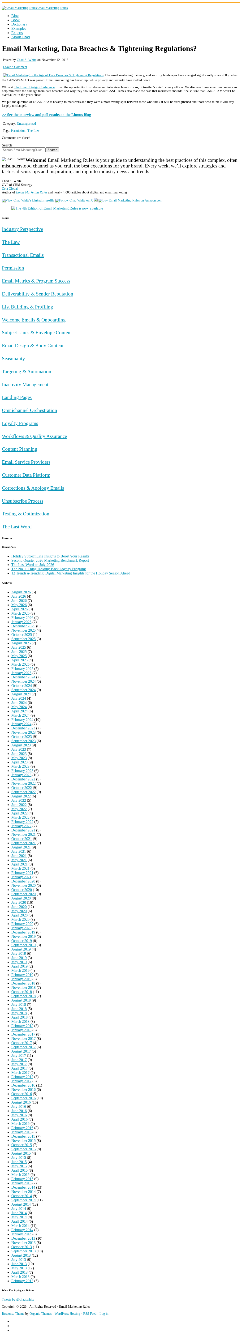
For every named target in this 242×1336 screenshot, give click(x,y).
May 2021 (19, 860)
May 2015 (19, 1166)
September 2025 (23, 639)
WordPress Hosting (67, 1313)
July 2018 (18, 1004)
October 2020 (21, 890)
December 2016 (23, 1085)
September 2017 (23, 1047)
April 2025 (19, 660)
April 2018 (19, 1017)
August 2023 (21, 745)
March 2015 (20, 1175)
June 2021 (19, 856)
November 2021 (23, 834)
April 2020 (19, 915)
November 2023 (23, 732)
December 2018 (23, 983)
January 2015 (21, 1183)
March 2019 (20, 970)
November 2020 (23, 885)
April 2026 (19, 609)
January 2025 (21, 673)
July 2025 (18, 647)
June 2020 (19, 907)
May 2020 (19, 911)
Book (15, 20)
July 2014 (18, 1209)
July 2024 (18, 698)
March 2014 (20, 1226)
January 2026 (21, 622)
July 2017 (18, 1055)
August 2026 (21, 592)
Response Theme (13, 1313)
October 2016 (21, 1094)
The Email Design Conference (34, 87)
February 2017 (22, 1077)
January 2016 (21, 1132)
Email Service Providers (26, 462)
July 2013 (18, 1260)
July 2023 (18, 749)
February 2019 (22, 975)
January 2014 (21, 1234)
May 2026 (19, 605)
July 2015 (18, 1158)
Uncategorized (26, 123)
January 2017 (21, 1081)
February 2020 (22, 924)
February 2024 (22, 720)
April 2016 (19, 1119)
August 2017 (21, 1051)
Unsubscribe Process (22, 501)
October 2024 (21, 686)
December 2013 (23, 1238)
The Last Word (17, 526)
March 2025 (20, 664)
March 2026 (20, 613)
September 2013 (23, 1251)
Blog (15, 16)
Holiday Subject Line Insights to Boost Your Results (50, 556)
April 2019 (19, 966)
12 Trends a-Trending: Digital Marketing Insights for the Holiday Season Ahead (70, 573)
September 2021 (23, 843)
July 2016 (18, 1107)
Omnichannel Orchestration (29, 410)
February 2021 (22, 873)
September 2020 (23, 894)
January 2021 (21, 877)
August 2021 (21, 847)
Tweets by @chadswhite (18, 1299)
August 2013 (21, 1255)
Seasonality (13, 358)
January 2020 (21, 928)
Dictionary (19, 24)
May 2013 (19, 1268)
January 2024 (21, 724)
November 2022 (23, 783)
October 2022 (21, 788)
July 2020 (18, 902)
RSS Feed (89, 1313)
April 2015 (19, 1170)
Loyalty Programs (20, 423)
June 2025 (19, 652)
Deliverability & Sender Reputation (37, 293)
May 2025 (19, 656)
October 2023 (21, 737)
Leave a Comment (15, 67)
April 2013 (19, 1272)
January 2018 (21, 1030)
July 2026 (18, 596)
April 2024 (19, 711)
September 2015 (23, 1149)
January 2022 (21, 826)
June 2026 (19, 601)
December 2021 (23, 830)
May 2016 (19, 1115)
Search (7, 145)
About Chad (20, 37)
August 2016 (21, 1102)
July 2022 (18, 800)
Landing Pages (17, 397)
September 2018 (23, 996)
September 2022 (23, 792)
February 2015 (22, 1179)
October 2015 (21, 1145)
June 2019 (19, 958)
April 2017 (19, 1068)
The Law (33, 131)
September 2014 (23, 1200)
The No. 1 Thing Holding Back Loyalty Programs (48, 569)
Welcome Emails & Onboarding (34, 319)
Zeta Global (10, 188)
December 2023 (23, 728)
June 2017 (19, 1060)
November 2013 (23, 1243)
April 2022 (19, 813)
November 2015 (23, 1141)
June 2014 (19, 1213)
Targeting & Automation (26, 371)
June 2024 (19, 703)
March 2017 (20, 1073)
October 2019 (21, 941)
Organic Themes (41, 1313)
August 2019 (21, 949)
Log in (103, 1313)
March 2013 (20, 1277)
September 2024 (23, 690)
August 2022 (21, 796)
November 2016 (23, 1090)
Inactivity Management (25, 384)
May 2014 (19, 1217)
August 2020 (21, 898)
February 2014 (22, 1230)
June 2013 (19, 1264)
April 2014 (19, 1221)
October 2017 (21, 1043)
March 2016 (20, 1124)
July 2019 (18, 953)
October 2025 (21, 635)
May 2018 (19, 1013)
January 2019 (21, 979)
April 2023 (19, 762)
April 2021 (19, 864)
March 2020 (20, 919)
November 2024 (23, 681)
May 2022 (19, 809)
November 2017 (23, 1038)
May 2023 (19, 758)
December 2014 (23, 1187)
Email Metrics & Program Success (36, 280)
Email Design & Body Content (33, 345)
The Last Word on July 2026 (32, 565)
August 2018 (21, 1000)
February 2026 (22, 618)
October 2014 (21, 1196)
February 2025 (22, 669)
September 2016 (23, 1098)
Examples (18, 28)
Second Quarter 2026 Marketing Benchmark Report (50, 560)
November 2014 (23, 1192)
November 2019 (23, 936)
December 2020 (23, 881)
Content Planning (19, 449)
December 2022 (23, 779)
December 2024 (23, 677)
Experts (17, 33)
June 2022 (19, 805)
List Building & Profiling (27, 306)
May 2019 (19, 962)
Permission (18, 131)
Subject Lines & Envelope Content (37, 332)
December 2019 (23, 932)
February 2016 (22, 1128)
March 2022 (20, 817)
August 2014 (21, 1204)
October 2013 (21, 1247)
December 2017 (23, 1034)
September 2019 (23, 945)
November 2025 (23, 630)
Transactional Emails (23, 255)
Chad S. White (26, 60)
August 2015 (21, 1153)
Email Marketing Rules (52, 8)
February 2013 (22, 1281)
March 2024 (20, 715)
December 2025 (23, 626)
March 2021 (20, 868)
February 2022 (22, 822)
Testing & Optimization (25, 513)
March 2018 (20, 1021)
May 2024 (19, 707)
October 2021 (21, 839)
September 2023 (23, 741)
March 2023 (20, 766)
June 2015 (19, 1162)
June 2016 (19, 1111)
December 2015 (23, 1136)
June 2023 (19, 754)
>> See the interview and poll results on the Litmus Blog (46, 115)
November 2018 (23, 987)
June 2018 (19, 1009)
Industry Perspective (22, 229)
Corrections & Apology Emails (33, 488)
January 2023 (21, 775)
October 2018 (21, 992)
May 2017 (19, 1064)
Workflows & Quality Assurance (34, 436)
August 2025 (21, 643)
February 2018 (22, 1026)
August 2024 (21, 694)
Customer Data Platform (26, 475)
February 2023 (22, 771)
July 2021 (18, 851)
